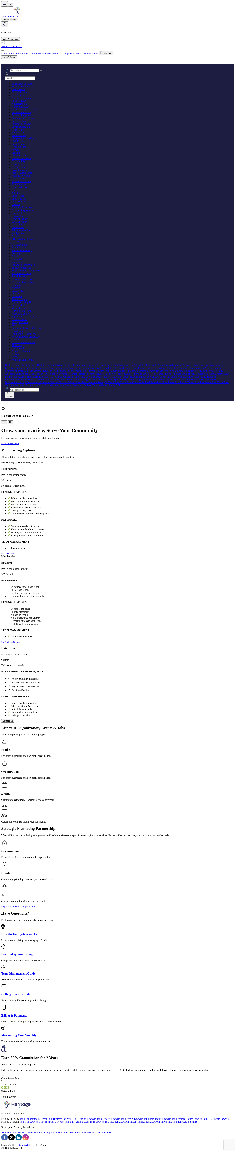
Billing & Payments (14, 1015)
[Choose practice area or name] (41, 70)
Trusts (15, 356)
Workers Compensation (23, 279)
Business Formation (21, 112)
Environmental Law (22, 126)
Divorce (16, 204)
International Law (20, 262)
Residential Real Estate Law (26, 336)
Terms (71, 1132)
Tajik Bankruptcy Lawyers (33, 1118)
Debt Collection (19, 92)
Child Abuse (18, 195)
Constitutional (19, 144)
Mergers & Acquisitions (23, 138)
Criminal (16, 152)
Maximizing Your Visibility (18, 1035)
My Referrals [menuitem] (44, 53)
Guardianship (18, 348)
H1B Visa (17, 241)
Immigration (18, 233)
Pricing (20, 1132)
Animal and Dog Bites (23, 302)
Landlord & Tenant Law (24, 333)
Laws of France (19, 221)
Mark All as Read (10, 39)
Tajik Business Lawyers (59, 1118)
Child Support (19, 201)
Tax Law (16, 339)
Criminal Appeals (20, 155)
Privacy (15, 149)
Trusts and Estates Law (23, 342)
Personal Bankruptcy (22, 98)
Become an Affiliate (35, 1132)
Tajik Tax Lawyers (28, 1121)
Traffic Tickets (19, 178)
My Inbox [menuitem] (32, 53)
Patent (15, 256)
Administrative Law (22, 230)
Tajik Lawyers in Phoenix (159, 1121)
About (4, 1132)
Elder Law (17, 345)
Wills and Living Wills (23, 359)
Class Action (18, 290)
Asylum (16, 236)
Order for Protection (22, 207)
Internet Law (18, 132)
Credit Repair (18, 89)
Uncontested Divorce (22, 213)
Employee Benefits (21, 267)
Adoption (16, 193)
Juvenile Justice (19, 170)
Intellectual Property (22, 250)
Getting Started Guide (15, 994)
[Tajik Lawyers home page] (17, 13)
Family (15, 190)
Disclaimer (80, 1132)
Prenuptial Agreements (23, 210)
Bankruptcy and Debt (22, 83)
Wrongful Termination (23, 282)
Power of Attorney (21, 351)
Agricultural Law (20, 106)
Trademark (17, 259)
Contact (12, 1132)
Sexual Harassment (21, 273)
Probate (15, 354)
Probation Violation (21, 175)
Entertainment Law (21, 124)
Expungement (19, 164)
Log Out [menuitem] (107, 54)
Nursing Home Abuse (23, 310)
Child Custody (19, 198)
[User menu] (2, 50)
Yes (4, 422)
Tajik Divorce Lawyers (108, 1118)
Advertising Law (20, 103)
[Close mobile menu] (10, 5)
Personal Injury (19, 299)
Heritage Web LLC (24, 1145)
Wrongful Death (20, 322)
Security (91, 1132)
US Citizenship (19, 244)
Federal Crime (19, 167)
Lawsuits (16, 285)
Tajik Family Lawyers (132, 1118)
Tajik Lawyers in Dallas (102, 1121)
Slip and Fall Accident (23, 316)
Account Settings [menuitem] (89, 53)
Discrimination (19, 147)
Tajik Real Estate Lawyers (216, 1118)
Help (47, 1132)
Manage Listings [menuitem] (60, 53)
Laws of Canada (20, 218)
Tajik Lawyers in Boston (76, 1121)
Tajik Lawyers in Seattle (184, 1121)
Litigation (16, 293)
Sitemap (108, 1132)
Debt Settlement (20, 95)
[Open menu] (4, 4)
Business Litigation (21, 115)
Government (18, 227)
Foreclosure (17, 331)
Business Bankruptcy (22, 86)
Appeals (16, 287)
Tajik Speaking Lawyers (51, 1121)
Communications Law (23, 118)
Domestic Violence (21, 158)
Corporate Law (19, 121)
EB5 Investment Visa (22, 239)
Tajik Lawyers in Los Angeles (130, 1121)
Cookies (63, 1132)
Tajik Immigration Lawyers (157, 1118)
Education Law (19, 184)
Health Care (18, 129)
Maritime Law (19, 135)
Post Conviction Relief (23, 172)
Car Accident (18, 305)
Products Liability (20, 313)
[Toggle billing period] (16, 463)
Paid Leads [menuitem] (75, 53)
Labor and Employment (23, 264)
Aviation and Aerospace (24, 109)
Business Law (19, 101)
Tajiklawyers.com (10, 16)
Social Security (19, 276)
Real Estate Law (20, 325)
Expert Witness (19, 187)
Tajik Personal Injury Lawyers (187, 1118)
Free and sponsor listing (17, 954)
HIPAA (99, 1132)
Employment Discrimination (26, 270)
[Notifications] (4, 24)
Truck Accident (19, 319)
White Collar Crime (21, 181)
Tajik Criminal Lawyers (84, 1118)
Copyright (17, 253)
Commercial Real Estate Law (26, 328)
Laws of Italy (18, 224)
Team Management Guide (18, 973)
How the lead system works (19, 934)
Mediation (17, 296)
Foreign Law (18, 216)
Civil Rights (18, 141)
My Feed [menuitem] (5, 53)
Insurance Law (19, 247)
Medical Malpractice (22, 308)
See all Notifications (11, 46)
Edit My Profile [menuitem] (19, 53)
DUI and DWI (19, 161)
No (10, 422)
